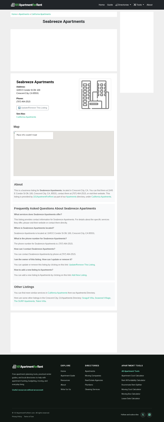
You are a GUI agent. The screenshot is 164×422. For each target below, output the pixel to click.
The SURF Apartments (24, 301)
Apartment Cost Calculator (133, 376)
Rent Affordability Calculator (133, 380)
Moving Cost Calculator (131, 389)
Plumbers (89, 385)
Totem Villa (41, 301)
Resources (65, 380)
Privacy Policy (17, 417)
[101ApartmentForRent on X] (143, 414)
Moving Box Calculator (131, 394)
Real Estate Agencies (94, 380)
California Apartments (41, 14)
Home (102, 4)
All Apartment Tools (130, 371)
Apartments (24, 14)
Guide (110, 4)
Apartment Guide (68, 376)
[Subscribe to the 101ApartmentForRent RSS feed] (149, 414)
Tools (139, 4)
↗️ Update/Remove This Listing (32, 108)
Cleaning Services (92, 389)
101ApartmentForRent (43, 197)
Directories (123, 4)
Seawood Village (102, 298)
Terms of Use (29, 417)
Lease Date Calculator (131, 398)
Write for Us (66, 389)
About (149, 4)
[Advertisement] (64, 50)
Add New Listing (79, 275)
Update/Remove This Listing (82, 265)
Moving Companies (93, 376)
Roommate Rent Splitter (132, 385)
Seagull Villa (88, 298)
